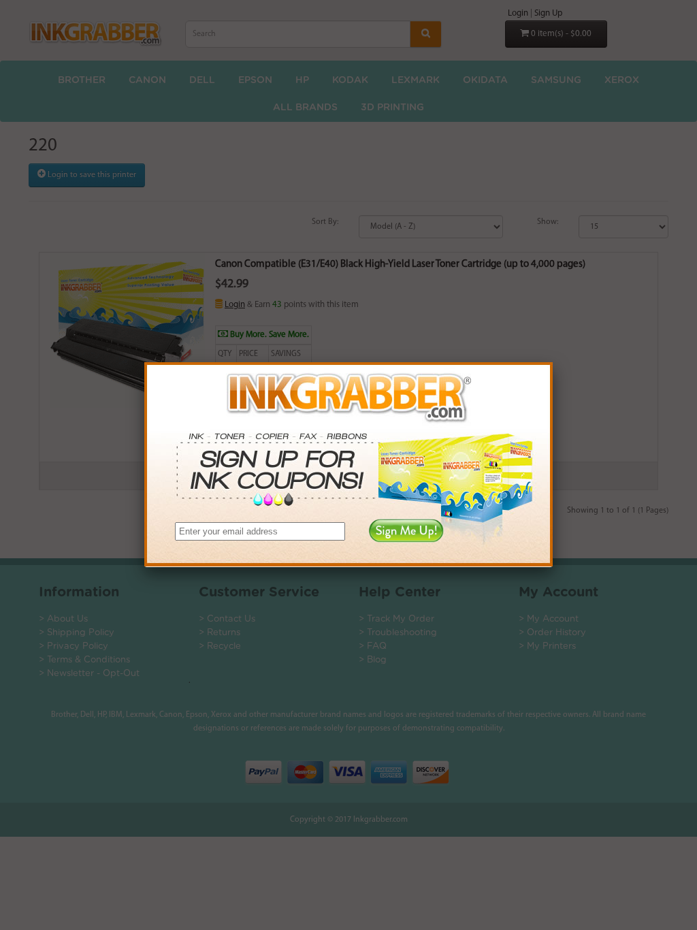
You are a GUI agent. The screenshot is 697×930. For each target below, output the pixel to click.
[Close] (552, 362)
